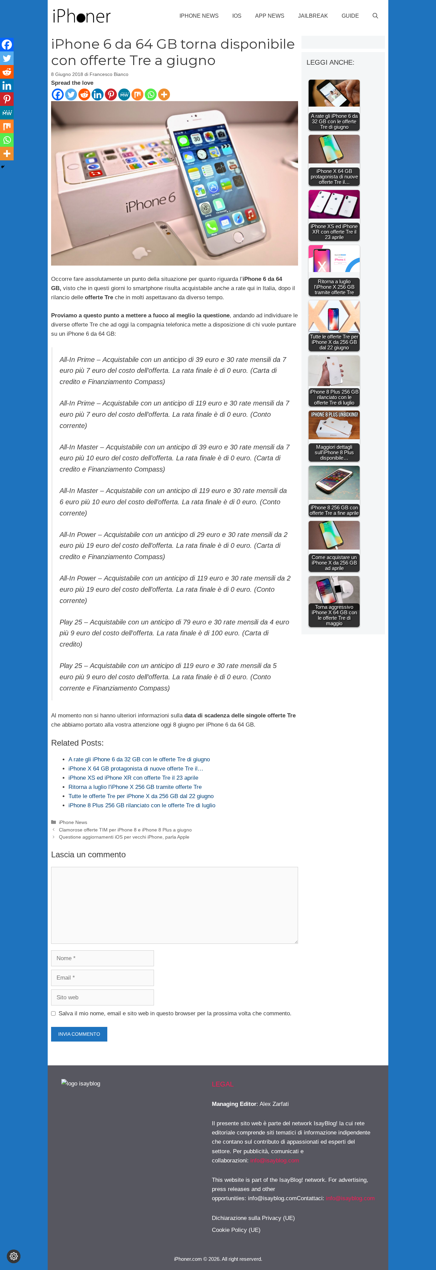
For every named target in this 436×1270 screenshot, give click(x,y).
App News (269, 16)
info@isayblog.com (274, 1160)
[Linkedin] (98, 94)
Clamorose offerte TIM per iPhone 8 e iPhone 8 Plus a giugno (125, 829)
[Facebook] (58, 94)
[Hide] (2, 167)
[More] (164, 94)
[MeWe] (124, 94)
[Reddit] (84, 94)
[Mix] (137, 94)
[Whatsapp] (151, 94)
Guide (350, 16)
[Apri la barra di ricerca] (375, 16)
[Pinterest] (111, 94)
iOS (237, 16)
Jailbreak (313, 16)
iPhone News (199, 16)
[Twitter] (71, 94)
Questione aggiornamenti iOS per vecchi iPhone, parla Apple (124, 837)
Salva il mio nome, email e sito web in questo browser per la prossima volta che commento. (175, 1013)
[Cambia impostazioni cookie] (13, 1256)
